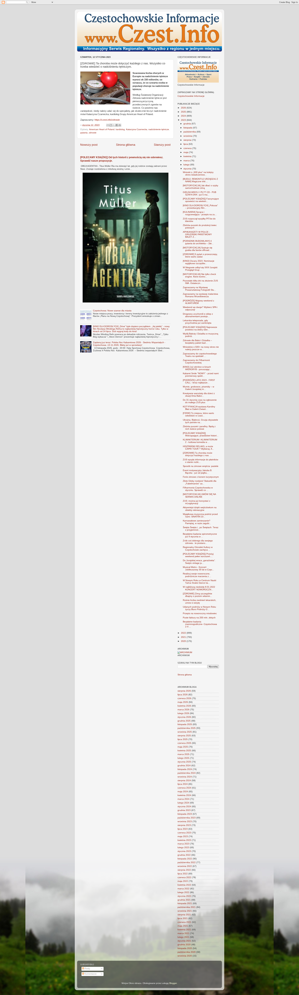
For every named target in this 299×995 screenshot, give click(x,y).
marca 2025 (183, 754)
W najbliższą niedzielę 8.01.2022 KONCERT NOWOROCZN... (199, 588)
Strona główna (125, 144)
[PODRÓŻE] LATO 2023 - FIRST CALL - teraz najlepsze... (199, 381)
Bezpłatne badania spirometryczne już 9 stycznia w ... (200, 535)
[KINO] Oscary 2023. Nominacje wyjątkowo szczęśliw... (198, 262)
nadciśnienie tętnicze (158, 129)
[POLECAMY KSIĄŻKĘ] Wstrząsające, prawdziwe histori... (200, 434)
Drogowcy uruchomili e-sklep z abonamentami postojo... (198, 315)
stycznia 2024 (184, 806)
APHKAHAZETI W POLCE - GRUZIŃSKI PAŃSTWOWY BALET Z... (197, 234)
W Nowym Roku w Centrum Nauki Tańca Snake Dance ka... (199, 581)
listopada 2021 (185, 903)
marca (186, 160)
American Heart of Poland (101, 129)
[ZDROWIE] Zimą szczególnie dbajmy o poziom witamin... (197, 594)
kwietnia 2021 (184, 929)
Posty (87, 968)
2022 (184, 633)
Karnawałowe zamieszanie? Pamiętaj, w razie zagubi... (197, 522)
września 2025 (185, 732)
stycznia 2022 (184, 896)
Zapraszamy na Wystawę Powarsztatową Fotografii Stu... (199, 288)
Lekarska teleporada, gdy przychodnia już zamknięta (197, 321)
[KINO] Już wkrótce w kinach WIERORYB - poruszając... (197, 368)
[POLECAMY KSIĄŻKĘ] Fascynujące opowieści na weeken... (201, 200)
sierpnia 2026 (184, 691)
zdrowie (92, 133)
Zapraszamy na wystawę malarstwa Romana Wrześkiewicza (200, 295)
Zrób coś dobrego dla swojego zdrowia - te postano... (198, 541)
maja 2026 (183, 702)
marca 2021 (183, 933)
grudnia (187, 123)
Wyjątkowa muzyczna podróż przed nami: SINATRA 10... (200, 515)
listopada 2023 (185, 814)
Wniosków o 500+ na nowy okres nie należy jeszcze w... (201, 348)
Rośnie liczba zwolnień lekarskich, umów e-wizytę (199, 601)
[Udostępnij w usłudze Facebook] (116, 125)
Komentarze (90, 974)
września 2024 (185, 777)
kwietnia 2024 (184, 795)
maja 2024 (183, 791)
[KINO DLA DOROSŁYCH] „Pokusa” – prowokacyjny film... (200, 206)
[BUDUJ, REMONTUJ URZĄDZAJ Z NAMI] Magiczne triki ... (200, 180)
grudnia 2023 (184, 810)
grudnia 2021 (184, 900)
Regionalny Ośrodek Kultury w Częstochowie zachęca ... (198, 548)
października (190, 132)
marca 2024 (183, 799)
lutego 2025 (183, 758)
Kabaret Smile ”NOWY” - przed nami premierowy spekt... (201, 374)
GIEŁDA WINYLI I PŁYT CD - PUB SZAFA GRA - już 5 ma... (199, 193)
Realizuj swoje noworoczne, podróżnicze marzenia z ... (197, 575)
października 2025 (187, 728)
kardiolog (120, 129)
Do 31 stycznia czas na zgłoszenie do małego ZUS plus (200, 401)
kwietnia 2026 (184, 706)
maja (186, 152)
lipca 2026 (183, 694)
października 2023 (187, 818)
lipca (186, 144)
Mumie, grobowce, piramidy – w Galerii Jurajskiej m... (198, 388)
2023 (184, 120)
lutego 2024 (183, 803)
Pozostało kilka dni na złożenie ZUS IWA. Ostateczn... (200, 282)
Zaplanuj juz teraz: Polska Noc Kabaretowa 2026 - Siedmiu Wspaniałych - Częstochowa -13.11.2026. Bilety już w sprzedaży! (129, 343)
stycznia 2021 (184, 941)
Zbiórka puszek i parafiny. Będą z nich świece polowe (199, 427)
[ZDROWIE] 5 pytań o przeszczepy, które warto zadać (200, 255)
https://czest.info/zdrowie (107, 120)
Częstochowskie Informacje (191, 96)
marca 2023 (183, 844)
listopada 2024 (185, 769)
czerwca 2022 (184, 877)
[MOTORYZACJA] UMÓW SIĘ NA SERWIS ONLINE (199, 495)
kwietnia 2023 (184, 840)
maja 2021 (183, 926)
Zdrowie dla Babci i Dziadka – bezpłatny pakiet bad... (197, 341)
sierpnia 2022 (184, 870)
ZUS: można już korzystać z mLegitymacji (196, 502)
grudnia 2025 (184, 721)
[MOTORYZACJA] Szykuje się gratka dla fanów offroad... (197, 249)
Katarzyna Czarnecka (136, 129)
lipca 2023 (183, 829)
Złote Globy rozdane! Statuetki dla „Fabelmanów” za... (199, 482)
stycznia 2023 (184, 851)
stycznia (187, 169)
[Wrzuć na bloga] (110, 125)
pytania (84, 133)
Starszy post (162, 144)
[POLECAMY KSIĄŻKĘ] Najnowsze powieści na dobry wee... (200, 328)
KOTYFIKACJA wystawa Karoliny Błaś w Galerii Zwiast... (199, 407)
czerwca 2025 (184, 743)
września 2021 (185, 911)
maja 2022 (183, 881)
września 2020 (185, 956)
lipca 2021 (183, 918)
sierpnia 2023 (184, 825)
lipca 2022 (183, 874)
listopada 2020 (185, 948)
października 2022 (187, 862)
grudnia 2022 (184, 855)
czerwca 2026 (184, 698)
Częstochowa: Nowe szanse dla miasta (112, 310)
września (188, 136)
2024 (184, 116)
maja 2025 (183, 747)
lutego (186, 164)
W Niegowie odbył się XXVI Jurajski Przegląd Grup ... (200, 268)
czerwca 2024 (184, 788)
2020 (184, 641)
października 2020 (187, 952)
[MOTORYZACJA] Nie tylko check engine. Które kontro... (199, 275)
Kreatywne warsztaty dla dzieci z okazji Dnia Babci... (199, 394)
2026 (184, 108)
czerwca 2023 (184, 833)
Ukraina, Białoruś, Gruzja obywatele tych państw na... (200, 421)
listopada (188, 128)
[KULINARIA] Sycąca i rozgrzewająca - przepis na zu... (200, 213)
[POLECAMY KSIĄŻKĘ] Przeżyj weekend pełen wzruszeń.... (198, 555)
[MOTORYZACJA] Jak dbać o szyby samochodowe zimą (200, 186)
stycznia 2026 (184, 717)
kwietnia (187, 156)
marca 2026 (183, 709)
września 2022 (185, 866)
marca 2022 (183, 888)
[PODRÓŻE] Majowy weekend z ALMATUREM (198, 302)
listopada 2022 (185, 859)
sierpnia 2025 (184, 735)
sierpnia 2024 (184, 780)
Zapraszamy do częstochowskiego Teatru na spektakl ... (200, 354)
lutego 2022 (183, 892)
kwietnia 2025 (184, 750)
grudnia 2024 (184, 765)
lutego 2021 (183, 937)
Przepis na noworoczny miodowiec (200, 613)
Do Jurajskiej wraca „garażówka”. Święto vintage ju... (199, 561)
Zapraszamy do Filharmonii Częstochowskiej (196, 361)
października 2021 (187, 907)
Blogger (173, 983)
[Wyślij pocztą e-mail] (107, 125)
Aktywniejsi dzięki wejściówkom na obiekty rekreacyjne (199, 508)
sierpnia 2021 (184, 914)
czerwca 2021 (184, 922)
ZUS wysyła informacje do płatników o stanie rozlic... (200, 460)
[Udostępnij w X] (113, 125)
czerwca (187, 148)
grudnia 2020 (184, 944)
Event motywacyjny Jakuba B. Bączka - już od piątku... (197, 471)
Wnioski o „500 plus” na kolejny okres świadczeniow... (198, 173)
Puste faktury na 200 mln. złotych (199, 617)
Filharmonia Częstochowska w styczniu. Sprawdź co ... (198, 489)
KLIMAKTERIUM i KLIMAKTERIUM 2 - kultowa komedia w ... (200, 441)
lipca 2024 (183, 784)
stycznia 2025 (184, 762)
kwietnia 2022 (184, 885)
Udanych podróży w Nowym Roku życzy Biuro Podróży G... (199, 608)
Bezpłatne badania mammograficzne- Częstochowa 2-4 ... (200, 624)
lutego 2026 (183, 713)
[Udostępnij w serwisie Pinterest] (119, 125)
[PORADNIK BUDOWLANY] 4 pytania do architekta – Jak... (198, 242)
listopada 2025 (185, 724)
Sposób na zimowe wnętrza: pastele (200, 466)
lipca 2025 (183, 739)
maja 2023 (183, 836)
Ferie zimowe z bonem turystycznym (201, 477)
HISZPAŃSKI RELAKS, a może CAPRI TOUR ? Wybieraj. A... (198, 447)
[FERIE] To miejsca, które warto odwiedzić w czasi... (198, 414)
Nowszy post (88, 144)
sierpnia (187, 140)
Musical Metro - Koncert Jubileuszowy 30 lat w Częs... (198, 568)
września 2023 (185, 821)
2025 (184, 112)
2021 (184, 637)
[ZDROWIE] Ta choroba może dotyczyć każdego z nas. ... (197, 454)
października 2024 (187, 773)
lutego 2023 (183, 847)
